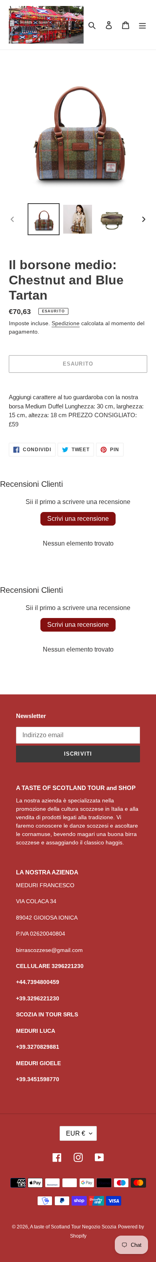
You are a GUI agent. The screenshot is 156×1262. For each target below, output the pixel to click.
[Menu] (142, 25)
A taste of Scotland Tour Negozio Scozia (73, 1227)
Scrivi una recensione (78, 518)
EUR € (75, 1133)
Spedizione (66, 323)
